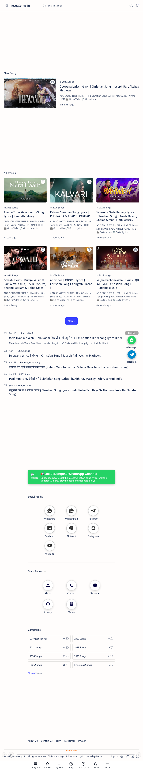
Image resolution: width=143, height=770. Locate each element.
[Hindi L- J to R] (26, 333)
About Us (33, 740)
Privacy (82, 740)
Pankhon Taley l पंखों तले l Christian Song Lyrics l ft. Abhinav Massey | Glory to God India (65, 378)
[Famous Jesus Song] (30, 362)
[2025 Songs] (25, 374)
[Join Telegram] (131, 354)
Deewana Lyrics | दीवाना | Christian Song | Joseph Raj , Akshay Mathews (55, 355)
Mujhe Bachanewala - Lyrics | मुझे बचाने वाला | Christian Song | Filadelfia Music (117, 284)
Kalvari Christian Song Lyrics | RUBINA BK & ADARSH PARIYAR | (71, 214)
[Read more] (133, 104)
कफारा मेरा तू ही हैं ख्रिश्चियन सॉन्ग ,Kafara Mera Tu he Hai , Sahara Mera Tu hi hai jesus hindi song (68, 367)
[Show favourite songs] (59, 764)
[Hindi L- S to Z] (25, 385)
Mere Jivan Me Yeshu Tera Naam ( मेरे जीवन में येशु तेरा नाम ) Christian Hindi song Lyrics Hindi (65, 338)
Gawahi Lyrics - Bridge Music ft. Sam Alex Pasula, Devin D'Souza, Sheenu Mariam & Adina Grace (25, 284)
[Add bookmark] (52, 82)
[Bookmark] (137, 6)
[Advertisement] (71, 39)
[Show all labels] (35, 673)
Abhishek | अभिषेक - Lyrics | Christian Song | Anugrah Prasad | (71, 284)
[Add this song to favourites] (47, 764)
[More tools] (107, 764)
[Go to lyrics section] (83, 764)
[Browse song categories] (35, 764)
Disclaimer (69, 740)
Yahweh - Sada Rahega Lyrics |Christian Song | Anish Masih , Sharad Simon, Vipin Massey (116, 216)
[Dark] (131, 6)
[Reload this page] (95, 764)
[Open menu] (6, 6)
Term (58, 740)
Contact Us (46, 740)
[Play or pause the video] (71, 764)
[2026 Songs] (68, 82)
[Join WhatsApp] (131, 340)
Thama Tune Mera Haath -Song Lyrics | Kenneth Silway (24, 214)
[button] (71, 321)
